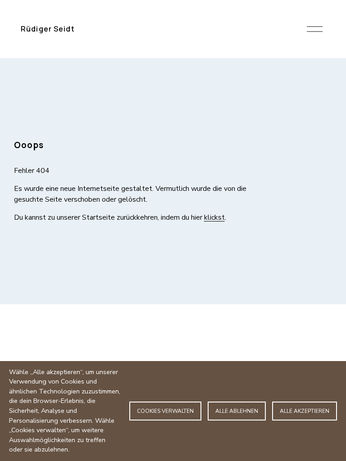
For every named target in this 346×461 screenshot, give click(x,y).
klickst (214, 217)
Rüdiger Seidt (48, 29)
